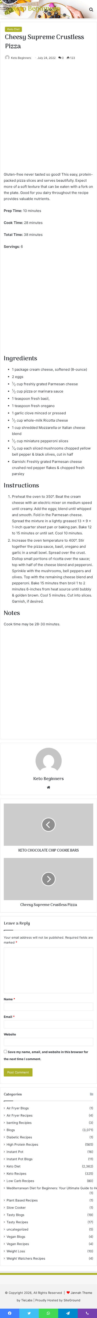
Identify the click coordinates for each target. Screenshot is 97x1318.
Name (9, 999)
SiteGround (72, 1300)
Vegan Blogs (16, 1237)
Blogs (11, 1130)
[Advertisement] (48, 120)
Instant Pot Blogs (19, 1159)
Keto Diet (13, 29)
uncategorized (17, 1229)
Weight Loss (16, 1251)
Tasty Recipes (17, 1222)
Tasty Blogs (15, 1215)
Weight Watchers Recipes (26, 1258)
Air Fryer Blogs (18, 1108)
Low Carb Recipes (20, 1181)
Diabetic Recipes (19, 1137)
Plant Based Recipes (22, 1200)
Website (10, 1034)
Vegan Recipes (18, 1244)
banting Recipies (19, 1123)
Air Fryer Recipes (19, 1115)
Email (9, 1017)
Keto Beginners (21, 58)
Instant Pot (15, 1152)
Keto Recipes (16, 1173)
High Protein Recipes (22, 1144)
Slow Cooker (16, 1207)
